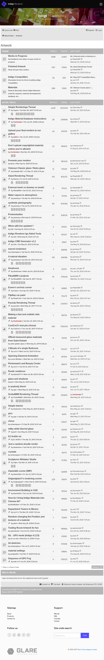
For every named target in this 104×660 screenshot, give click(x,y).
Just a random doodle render (23, 444)
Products (10, 616)
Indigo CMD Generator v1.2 (22, 241)
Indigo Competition (18, 77)
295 (33, 114)
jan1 (11, 382)
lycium (75, 444)
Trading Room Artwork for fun (23, 528)
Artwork (6, 45)
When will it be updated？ (21, 226)
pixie (74, 90)
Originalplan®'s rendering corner (25, 478)
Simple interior (15, 406)
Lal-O (75, 80)
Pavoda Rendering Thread (21, 303)
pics (10, 413)
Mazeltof (20, 592)
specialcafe (14, 531)
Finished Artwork (17, 66)
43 (17, 332)
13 (23, 401)
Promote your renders (19, 160)
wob (15, 561)
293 (25, 114)
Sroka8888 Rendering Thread (23, 394)
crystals (12, 452)
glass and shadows (18, 379)
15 (29, 401)
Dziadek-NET (18, 171)
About (9, 614)
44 (20, 332)
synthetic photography (20, 203)
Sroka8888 (17, 397)
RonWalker (14, 504)
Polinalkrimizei (78, 471)
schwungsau (15, 252)
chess (11, 421)
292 (21, 114)
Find (85, 635)
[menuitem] (16, 30)
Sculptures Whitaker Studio (22, 459)
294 (29, 114)
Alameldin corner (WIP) (20, 471)
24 (26, 263)
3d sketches (14, 543)
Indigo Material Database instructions (27, 119)
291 (17, 114)
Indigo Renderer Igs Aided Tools (24, 234)
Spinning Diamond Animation (23, 356)
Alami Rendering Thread (20, 176)
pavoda (75, 276)
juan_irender (77, 268)
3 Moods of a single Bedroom (23, 348)
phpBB (13, 589)
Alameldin (17, 474)
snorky (75, 119)
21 (17, 263)
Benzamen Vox (78, 161)
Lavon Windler (16, 359)
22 (20, 263)
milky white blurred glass (21, 429)
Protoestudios (15, 214)
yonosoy (16, 198)
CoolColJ (16, 328)
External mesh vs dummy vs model (26, 187)
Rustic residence (16, 371)
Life (11, 229)
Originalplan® (18, 482)
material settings (16, 551)
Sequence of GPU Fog (19, 558)
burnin (75, 337)
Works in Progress (17, 56)
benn (12, 163)
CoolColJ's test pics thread (22, 325)
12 (20, 401)
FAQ (55, 616)
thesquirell (77, 429)
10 (26, 182)
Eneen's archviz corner (20, 287)
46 (26, 332)
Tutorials (57, 618)
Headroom (13, 268)
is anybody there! (17, 386)
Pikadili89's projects (18, 276)
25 (29, 263)
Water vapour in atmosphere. (23, 195)
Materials (12, 87)
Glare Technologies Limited (87, 649)
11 (17, 401)
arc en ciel (14, 538)
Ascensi (75, 314)
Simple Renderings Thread (22, 107)
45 (23, 332)
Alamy (15, 179)
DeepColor (17, 298)
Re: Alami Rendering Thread (81, 67)
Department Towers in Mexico (23, 509)
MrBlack (76, 551)
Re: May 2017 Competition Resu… (83, 77)
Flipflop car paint (16, 295)
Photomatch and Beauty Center (24, 363)
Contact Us (11, 618)
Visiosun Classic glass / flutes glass (26, 168)
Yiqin (15, 462)
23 (23, 263)
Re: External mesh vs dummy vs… (83, 56)
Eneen (15, 291)
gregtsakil (14, 554)
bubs (74, 131)
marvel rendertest (17, 249)
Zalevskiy (76, 107)
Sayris (15, 110)
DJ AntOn (17, 439)
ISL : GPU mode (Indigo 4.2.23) (23, 535)
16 (29, 485)
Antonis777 (17, 374)
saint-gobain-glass (17, 344)
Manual (56, 614)
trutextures (77, 145)
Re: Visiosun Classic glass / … (81, 88)
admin (15, 137)
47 (29, 332)
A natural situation (17, 256)
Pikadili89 (76, 59)
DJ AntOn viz (14, 436)
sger (15, 390)
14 (26, 401)
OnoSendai (17, 122)
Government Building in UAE (23, 490)
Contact (56, 621)
